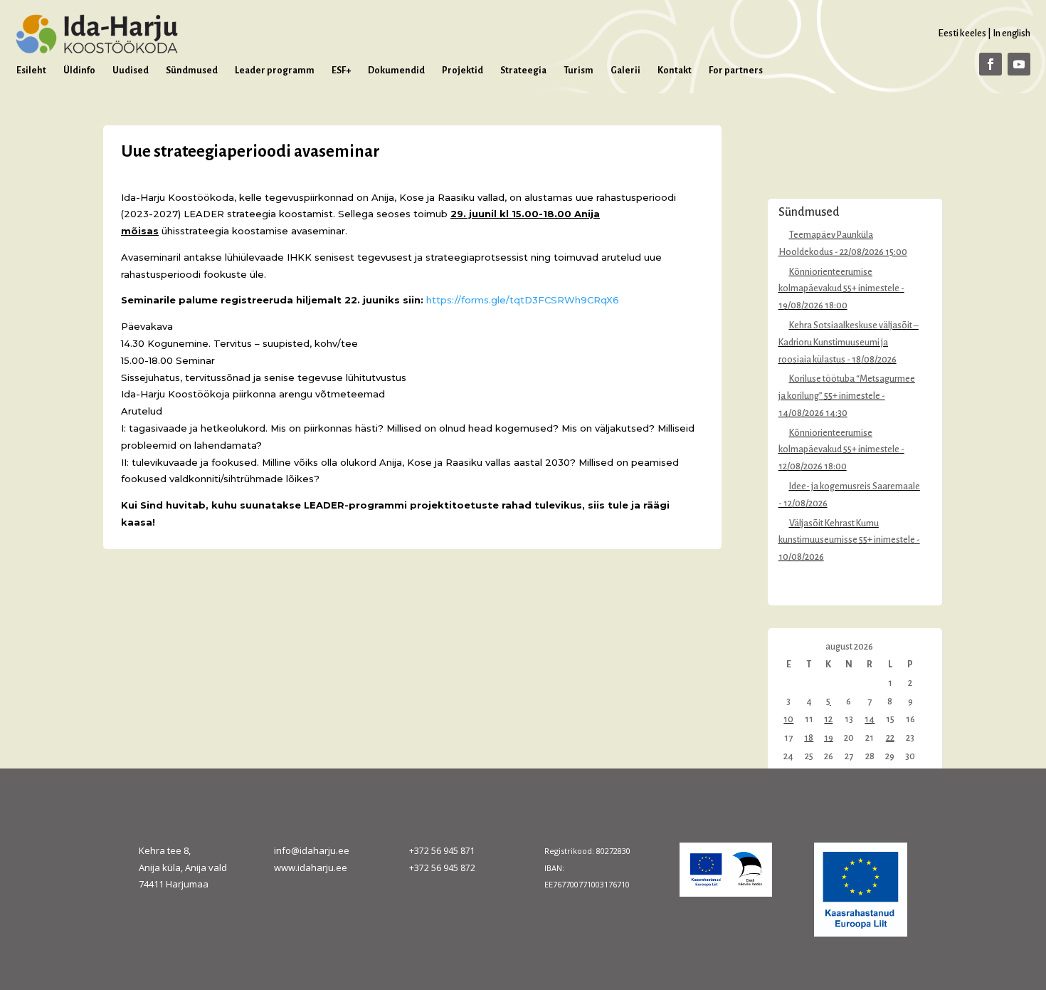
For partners (736, 70)
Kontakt (674, 70)
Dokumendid (396, 70)
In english (1011, 33)
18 (808, 738)
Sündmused (192, 70)
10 (788, 719)
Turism (578, 70)
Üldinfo (79, 70)
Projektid (462, 70)
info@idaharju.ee (311, 850)
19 (828, 738)
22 (890, 738)
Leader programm (275, 70)
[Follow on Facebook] (990, 64)
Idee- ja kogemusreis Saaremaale (854, 486)
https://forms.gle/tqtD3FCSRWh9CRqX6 (522, 300)
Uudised (130, 70)
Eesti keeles (962, 33)
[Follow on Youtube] (1019, 64)
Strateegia (523, 70)
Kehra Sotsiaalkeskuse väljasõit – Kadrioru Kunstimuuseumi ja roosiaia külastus (848, 343)
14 (870, 719)
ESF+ (341, 70)
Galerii (625, 70)
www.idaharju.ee (310, 867)
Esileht (31, 70)
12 (828, 719)
